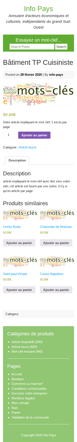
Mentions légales (23, 398)
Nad (14, 408)
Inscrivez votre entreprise (29, 393)
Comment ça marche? (27, 383)
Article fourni (27, 147)
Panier (16, 412)
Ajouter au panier (34, 135)
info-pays (56, 74)
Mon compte (20, 403)
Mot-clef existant (23, 351)
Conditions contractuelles (29, 388)
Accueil (17, 374)
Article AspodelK (23, 342)
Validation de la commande (30, 417)
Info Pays (38, 9)
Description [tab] (17, 160)
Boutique (18, 379)
